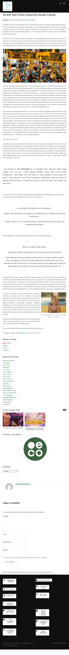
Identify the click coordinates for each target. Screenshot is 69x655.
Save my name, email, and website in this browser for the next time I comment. (26, 557)
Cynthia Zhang (7, 402)
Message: (6, 516)
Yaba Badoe (6, 363)
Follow (5, 348)
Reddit (8, 343)
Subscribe (6, 350)
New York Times (10, 195)
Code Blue (9, 158)
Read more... (6, 404)
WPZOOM (62, 643)
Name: (5, 534)
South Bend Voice (23, 333)
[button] (65, 410)
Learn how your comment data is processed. (39, 572)
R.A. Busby (6, 365)
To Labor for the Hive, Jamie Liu (13, 428)
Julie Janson (6, 377)
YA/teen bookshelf (29, 20)
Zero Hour (11, 134)
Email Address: (7, 542)
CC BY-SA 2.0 (34, 333)
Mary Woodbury (22, 484)
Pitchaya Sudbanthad (9, 393)
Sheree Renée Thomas (10, 397)
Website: (5, 550)
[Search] (60, 3)
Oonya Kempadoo (8, 381)
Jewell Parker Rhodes (9, 390)
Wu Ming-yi (6, 384)
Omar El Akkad (7, 372)
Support (5, 345)
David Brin (6, 367)
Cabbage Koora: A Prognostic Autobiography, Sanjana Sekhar (35, 428)
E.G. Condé (6, 370)
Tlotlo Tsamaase (8, 395)
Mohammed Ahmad (8, 361)
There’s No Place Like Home (38, 86)
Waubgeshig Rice (8, 388)
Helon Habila (7, 374)
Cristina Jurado (7, 379)
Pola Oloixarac (7, 386)
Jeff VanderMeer (8, 400)
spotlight (33, 25)
